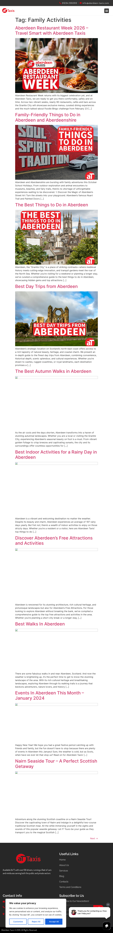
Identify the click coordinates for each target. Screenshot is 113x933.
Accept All (54, 921)
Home (62, 859)
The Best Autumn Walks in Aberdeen (53, 371)
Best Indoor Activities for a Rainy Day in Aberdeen (56, 454)
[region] (36, 913)
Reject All (36, 921)
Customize (18, 921)
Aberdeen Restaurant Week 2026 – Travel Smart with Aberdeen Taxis (51, 30)
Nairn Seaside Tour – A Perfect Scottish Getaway (56, 763)
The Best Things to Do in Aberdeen (51, 204)
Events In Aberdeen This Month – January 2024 (49, 695)
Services (63, 870)
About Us (64, 865)
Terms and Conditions (70, 887)
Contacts (63, 881)
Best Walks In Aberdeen (40, 624)
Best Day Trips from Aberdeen (46, 286)
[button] (106, 11)
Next (94, 838)
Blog (61, 876)
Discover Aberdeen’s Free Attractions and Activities (54, 540)
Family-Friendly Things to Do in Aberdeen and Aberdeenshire (47, 117)
